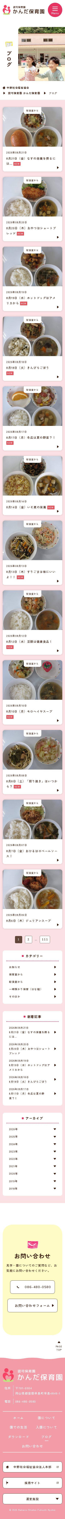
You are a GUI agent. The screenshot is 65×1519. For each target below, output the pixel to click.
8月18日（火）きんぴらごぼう (28, 1079)
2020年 (13, 1173)
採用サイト (32, 1483)
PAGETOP (59, 1348)
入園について (46, 1427)
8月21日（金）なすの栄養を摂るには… (29, 1032)
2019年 (13, 1181)
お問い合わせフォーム (32, 1305)
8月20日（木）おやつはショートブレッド (29, 1049)
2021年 (13, 1166)
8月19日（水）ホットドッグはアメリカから (29, 1065)
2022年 (13, 1159)
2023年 (13, 1151)
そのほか (14, 996)
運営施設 (32, 1499)
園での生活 (18, 1427)
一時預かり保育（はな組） (26, 989)
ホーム (18, 1417)
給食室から (16, 982)
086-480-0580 (38, 1287)
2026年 (13, 1129)
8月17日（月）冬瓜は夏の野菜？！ (26, 1093)
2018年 (13, 1188)
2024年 (13, 1144)
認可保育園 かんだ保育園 (24, 93)
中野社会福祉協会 (18, 87)
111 (45, 939)
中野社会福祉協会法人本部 (32, 1467)
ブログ (46, 1436)
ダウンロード (18, 1436)
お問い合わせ (32, 1446)
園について (46, 1417)
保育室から (16, 974)
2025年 (13, 1136)
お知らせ (14, 967)
